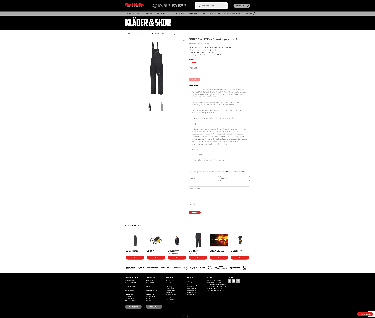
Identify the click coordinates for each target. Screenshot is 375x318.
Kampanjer (227, 13)
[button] (184, 40)
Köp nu (135, 258)
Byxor (144, 34)
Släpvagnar (140, 13)
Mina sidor (249, 13)
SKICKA (194, 212)
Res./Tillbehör (160, 13)
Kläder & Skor (206, 13)
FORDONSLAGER (129, 13)
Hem (126, 34)
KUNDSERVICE (237, 13)
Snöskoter (151, 34)
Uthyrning (149, 13)
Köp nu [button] (156, 258)
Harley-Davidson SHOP (177, 13)
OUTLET (217, 13)
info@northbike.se (130, 290)
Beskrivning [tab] (194, 85)
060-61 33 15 (131, 286)
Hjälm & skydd (192, 13)
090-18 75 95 (152, 286)
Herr (140, 34)
